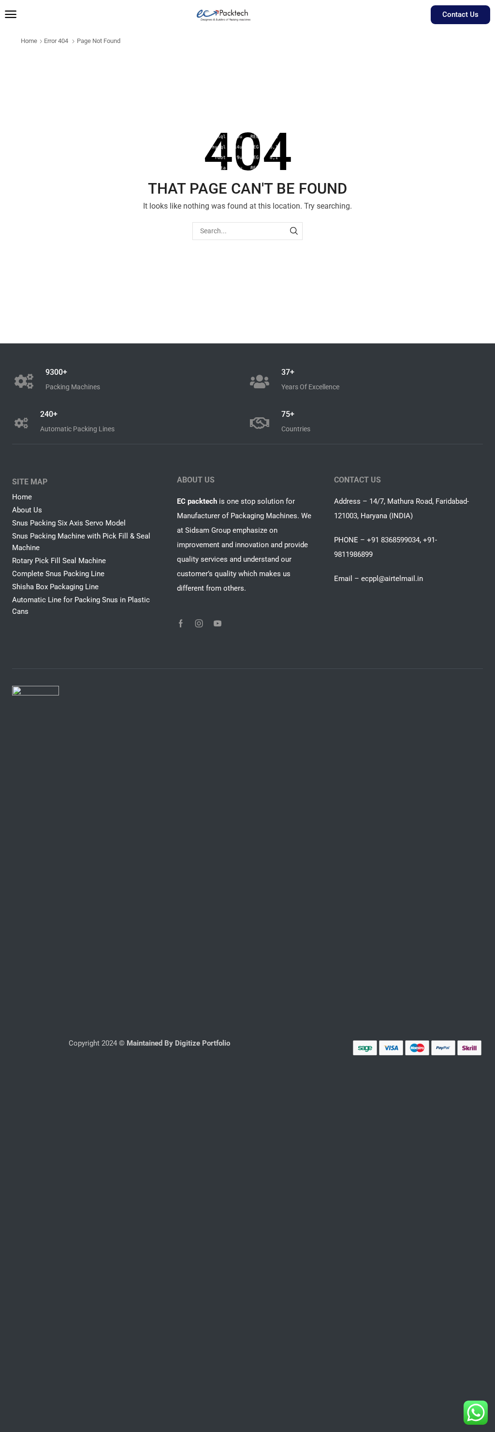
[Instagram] (199, 623)
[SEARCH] (294, 231)
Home (29, 40)
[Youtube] (217, 623)
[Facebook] (181, 623)
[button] (10, 14)
